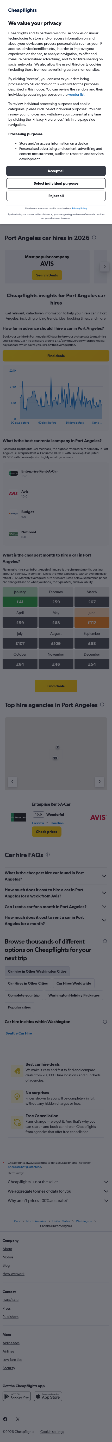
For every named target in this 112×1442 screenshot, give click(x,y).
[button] (56, 171)
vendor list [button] (76, 94)
